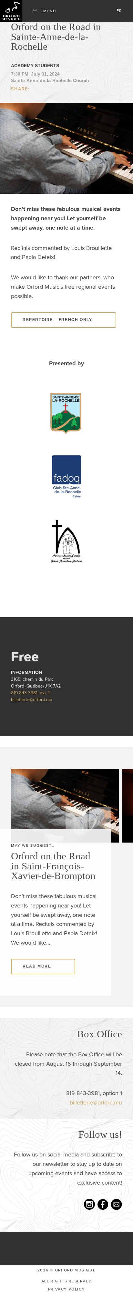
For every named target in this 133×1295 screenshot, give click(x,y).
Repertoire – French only (57, 319)
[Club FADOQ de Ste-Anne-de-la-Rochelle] (66, 476)
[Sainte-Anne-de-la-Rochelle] (66, 411)
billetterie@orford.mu (31, 699)
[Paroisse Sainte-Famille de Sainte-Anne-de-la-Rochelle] (66, 541)
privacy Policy (66, 1289)
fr (119, 10)
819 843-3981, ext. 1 (30, 693)
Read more (37, 966)
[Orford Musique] (11, 11)
